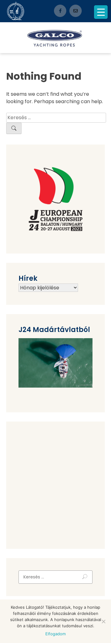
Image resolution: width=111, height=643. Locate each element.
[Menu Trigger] (101, 12)
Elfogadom (55, 633)
